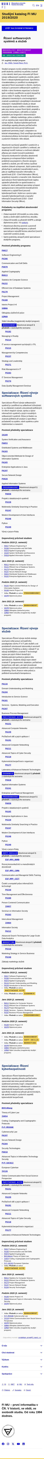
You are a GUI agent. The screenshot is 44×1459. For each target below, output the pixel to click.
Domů (28, 1390)
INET (13, 1384)
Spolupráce (7, 1374)
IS (5, 1384)
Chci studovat (8, 1353)
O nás (4, 1346)
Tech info (30, 1384)
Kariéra (5, 1367)
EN (37, 5)
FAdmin (7, 1390)
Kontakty (18, 1390)
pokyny (25, 223)
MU (20, 1384)
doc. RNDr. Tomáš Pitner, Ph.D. (16, 63)
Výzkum (5, 1360)
